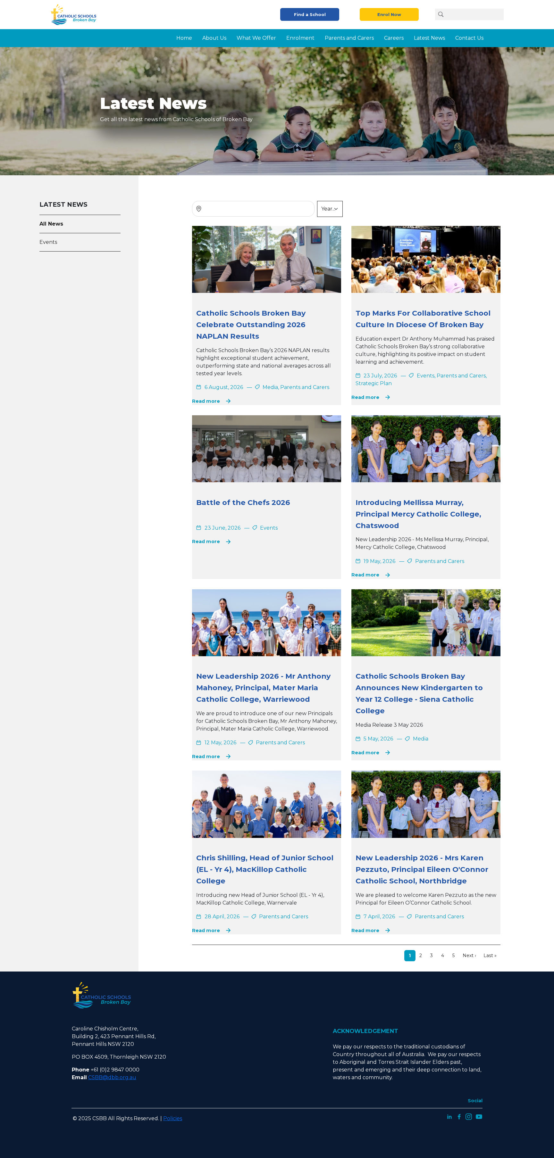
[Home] (75, 14)
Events (48, 242)
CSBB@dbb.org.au (112, 1077)
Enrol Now (389, 14)
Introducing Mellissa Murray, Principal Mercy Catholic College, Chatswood (418, 514)
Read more (206, 401)
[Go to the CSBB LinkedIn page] (449, 1116)
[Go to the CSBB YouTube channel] (479, 1116)
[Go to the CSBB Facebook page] (459, 1116)
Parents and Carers (349, 38)
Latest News (429, 38)
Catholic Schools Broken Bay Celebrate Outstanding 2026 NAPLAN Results (251, 325)
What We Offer (256, 38)
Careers (394, 38)
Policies (172, 1118)
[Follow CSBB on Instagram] (469, 1116)
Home (184, 38)
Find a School (310, 14)
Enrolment (300, 38)
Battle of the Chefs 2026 (243, 502)
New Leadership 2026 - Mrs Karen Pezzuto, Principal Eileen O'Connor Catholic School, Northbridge (422, 869)
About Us (214, 38)
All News (51, 224)
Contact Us (469, 38)
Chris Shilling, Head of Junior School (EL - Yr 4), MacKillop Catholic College (264, 869)
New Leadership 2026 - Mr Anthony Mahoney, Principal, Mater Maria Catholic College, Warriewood (263, 688)
